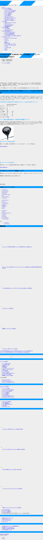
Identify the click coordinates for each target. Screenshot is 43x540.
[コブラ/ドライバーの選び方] (10, 306)
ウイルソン (4, 197)
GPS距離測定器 (7, 26)
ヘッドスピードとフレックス (8, 368)
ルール (5, 48)
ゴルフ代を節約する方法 (9, 34)
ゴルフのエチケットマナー (9, 32)
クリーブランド (5, 217)
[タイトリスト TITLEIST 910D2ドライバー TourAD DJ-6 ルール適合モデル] (10, 244)
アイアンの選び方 (8, 13)
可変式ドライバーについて (7, 369)
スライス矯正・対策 (6, 363)
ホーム (3, 7)
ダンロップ (4, 193)
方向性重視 (4, 367)
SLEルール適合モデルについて (8, 373)
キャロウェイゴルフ (6, 194)
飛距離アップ (7, 42)
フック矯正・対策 (5, 364)
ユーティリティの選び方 (9, 11)
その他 (5, 49)
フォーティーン (5, 203)
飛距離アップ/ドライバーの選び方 (9, 328)
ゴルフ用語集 (7, 28)
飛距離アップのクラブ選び (7, 375)
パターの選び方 (7, 15)
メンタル (6, 46)
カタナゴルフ (5, 192)
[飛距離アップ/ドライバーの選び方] (10, 326)
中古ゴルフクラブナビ (8, 19)
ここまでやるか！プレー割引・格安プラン (13, 35)
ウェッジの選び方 (8, 14)
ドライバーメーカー (6, 379)
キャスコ (4, 214)
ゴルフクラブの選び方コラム (8, 395)
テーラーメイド (5, 190)
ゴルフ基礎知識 (5, 27)
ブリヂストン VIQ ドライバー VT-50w (9, 348)
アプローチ (6, 40)
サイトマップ (5, 521)
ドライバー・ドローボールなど (10, 38)
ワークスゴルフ (5, 218)
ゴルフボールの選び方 (8, 24)
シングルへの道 (7, 47)
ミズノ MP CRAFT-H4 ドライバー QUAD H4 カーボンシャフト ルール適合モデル (16, 350)
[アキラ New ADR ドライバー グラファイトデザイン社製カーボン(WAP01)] (10, 286)
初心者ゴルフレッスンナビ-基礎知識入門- (10, 526)
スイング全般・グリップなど (10, 43)
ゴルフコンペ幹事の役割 (9, 33)
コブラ (3, 207)
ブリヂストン (5, 189)
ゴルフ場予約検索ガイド (7, 30)
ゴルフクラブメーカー (8, 16)
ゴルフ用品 (4, 21)
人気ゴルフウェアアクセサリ (10, 22)
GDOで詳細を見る (3, 146)
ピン (3, 195)
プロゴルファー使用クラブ (9, 20)
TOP (6, 509)
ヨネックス (4, 216)
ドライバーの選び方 (8, 9)
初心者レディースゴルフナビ (8, 527)
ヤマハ (3, 211)
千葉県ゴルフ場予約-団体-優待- (8, 528)
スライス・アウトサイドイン (10, 45)
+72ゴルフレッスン (6, 36)
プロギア (4, 204)
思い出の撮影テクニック (7, 529)
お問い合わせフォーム (6, 519)
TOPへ (3, 538)
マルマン (4, 215)
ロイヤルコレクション (6, 212)
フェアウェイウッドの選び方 (10, 10)
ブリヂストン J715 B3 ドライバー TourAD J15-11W (12, 429)
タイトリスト (5, 202)
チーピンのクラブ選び (6, 374)
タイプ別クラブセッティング (10, 17)
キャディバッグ (7, 23)
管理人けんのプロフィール (7, 517)
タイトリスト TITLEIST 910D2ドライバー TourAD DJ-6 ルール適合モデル (17, 246)
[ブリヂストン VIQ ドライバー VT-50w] (10, 346)
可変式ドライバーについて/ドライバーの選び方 (11, 507)
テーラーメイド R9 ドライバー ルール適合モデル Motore (13, 449)
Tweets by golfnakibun (4, 534)
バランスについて (5, 371)
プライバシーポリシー (6, 520)
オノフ (3, 208)
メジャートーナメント (8, 29)
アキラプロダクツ (5, 196)
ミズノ (3, 201)
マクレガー (4, 210)
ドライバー (6, 222)
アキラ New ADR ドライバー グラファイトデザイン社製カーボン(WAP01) (17, 288)
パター (5, 41)
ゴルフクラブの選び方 (6, 8)
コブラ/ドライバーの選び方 (7, 308)
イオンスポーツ (5, 200)
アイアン (6, 39)
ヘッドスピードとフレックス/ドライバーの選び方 (12, 488)
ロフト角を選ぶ (5, 370)
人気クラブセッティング (7, 380)
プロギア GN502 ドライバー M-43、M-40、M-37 (12, 469)
